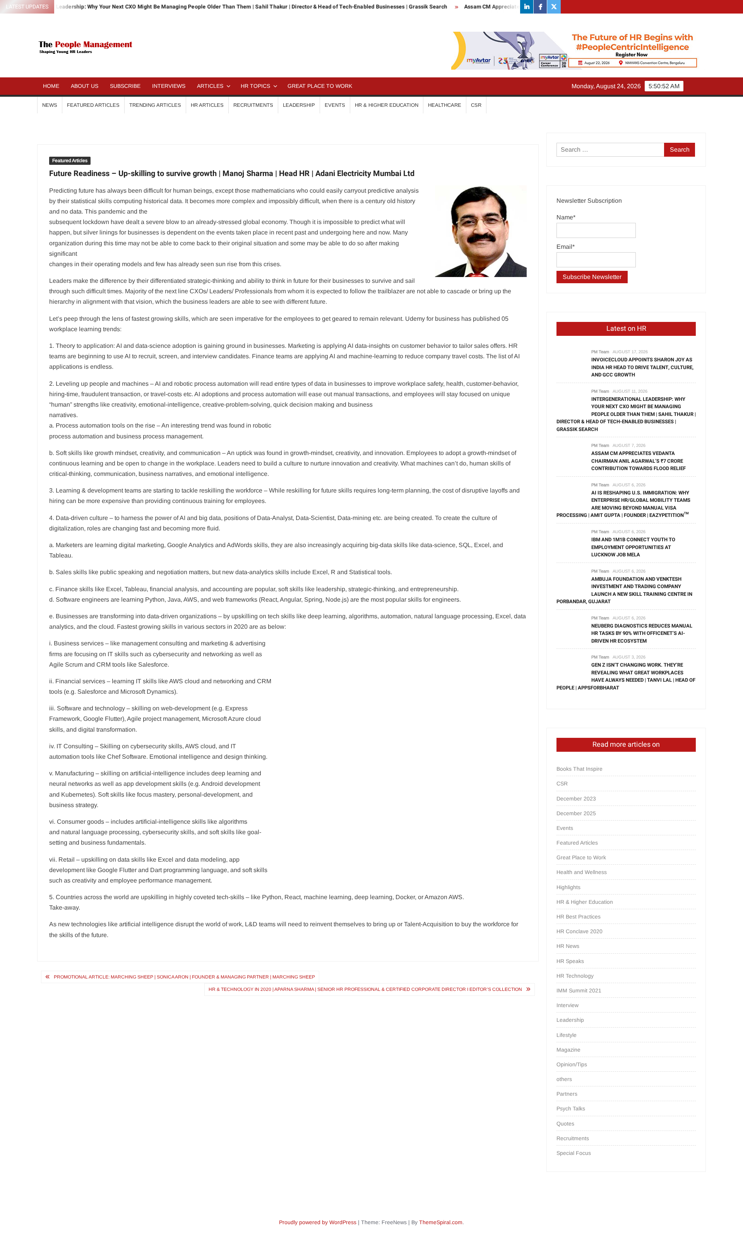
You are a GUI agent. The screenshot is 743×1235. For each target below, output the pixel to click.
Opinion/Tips (571, 1064)
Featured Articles (93, 105)
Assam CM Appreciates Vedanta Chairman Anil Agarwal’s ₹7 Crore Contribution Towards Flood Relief (638, 461)
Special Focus (573, 1153)
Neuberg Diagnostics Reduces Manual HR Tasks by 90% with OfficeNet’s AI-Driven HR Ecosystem (641, 633)
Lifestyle (566, 1035)
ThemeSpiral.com (440, 1222)
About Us (84, 86)
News (49, 105)
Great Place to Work (320, 86)
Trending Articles (155, 105)
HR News (567, 946)
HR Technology (575, 976)
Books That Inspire (579, 769)
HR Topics (255, 86)
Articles (210, 86)
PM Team (600, 351)
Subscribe (125, 86)
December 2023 (576, 798)
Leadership (299, 105)
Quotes (565, 1123)
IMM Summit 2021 (578, 990)
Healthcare (444, 105)
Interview (567, 1005)
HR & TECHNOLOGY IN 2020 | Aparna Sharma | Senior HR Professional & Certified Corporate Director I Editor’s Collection (365, 989)
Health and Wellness (581, 872)
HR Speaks (570, 961)
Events (335, 105)
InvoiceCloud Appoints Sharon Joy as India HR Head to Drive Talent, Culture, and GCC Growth (642, 367)
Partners (566, 1094)
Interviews (168, 86)
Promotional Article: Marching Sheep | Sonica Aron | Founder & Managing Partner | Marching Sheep (184, 977)
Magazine (568, 1050)
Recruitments (253, 105)
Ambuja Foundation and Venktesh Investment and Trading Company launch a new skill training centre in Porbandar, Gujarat (624, 590)
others (564, 1079)
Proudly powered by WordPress (317, 1222)
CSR (476, 105)
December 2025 (576, 813)
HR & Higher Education (386, 105)
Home (51, 86)
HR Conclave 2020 (579, 931)
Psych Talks (570, 1108)
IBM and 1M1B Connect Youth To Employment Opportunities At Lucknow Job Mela (633, 547)
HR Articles (207, 105)
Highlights (568, 887)
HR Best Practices (578, 916)
